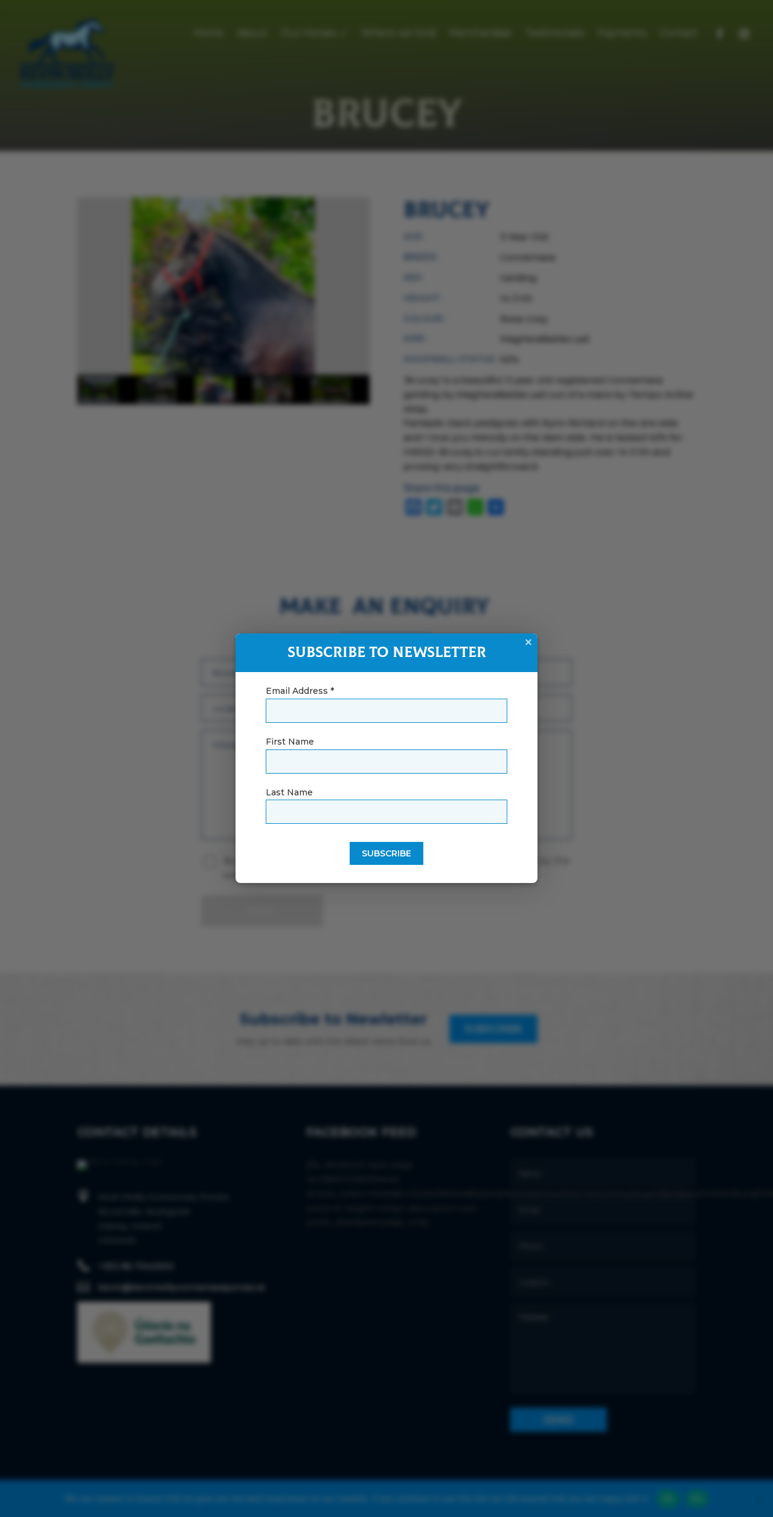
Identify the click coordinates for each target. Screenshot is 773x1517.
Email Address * (300, 690)
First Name (290, 741)
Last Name (289, 792)
